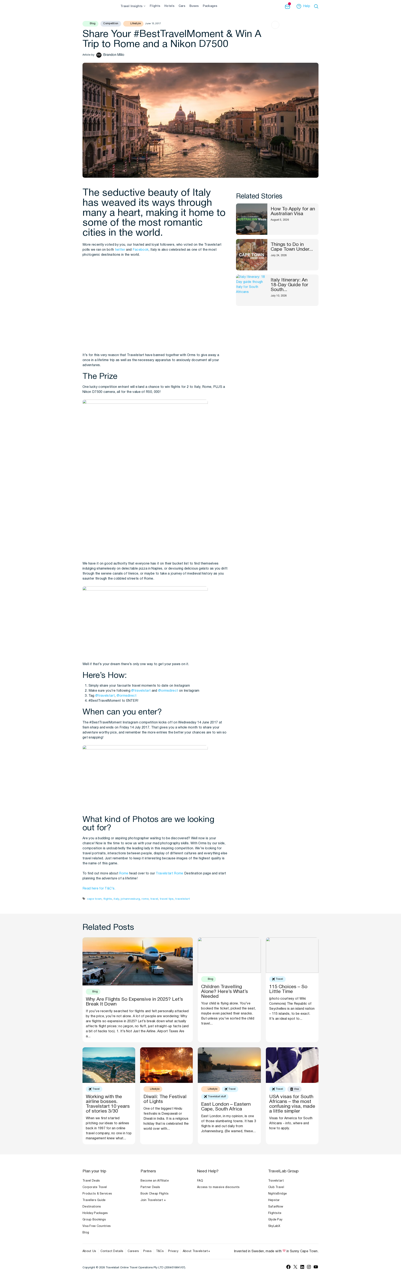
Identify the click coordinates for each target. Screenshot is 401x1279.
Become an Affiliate (155, 1180)
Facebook (141, 249)
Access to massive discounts (218, 1187)
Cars (182, 6)
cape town (94, 899)
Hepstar (274, 1200)
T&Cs (160, 1251)
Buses (194, 6)
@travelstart (141, 690)
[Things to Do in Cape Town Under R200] (251, 254)
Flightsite (275, 1213)
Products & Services (97, 1193)
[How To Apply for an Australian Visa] (251, 219)
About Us (89, 1251)
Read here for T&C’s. (98, 888)
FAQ (200, 1180)
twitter (120, 249)
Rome (123, 873)
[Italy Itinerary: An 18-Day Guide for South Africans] (251, 290)
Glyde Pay (275, 1219)
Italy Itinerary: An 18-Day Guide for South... (289, 285)
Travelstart (164, 873)
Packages (210, 6)
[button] (317, 6)
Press (147, 1251)
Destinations (91, 1206)
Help (306, 6)
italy (116, 899)
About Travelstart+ (196, 1251)
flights (107, 899)
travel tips (167, 899)
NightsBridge (277, 1193)
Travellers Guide (93, 1200)
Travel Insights (131, 6)
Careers (133, 1251)
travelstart (182, 899)
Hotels (169, 6)
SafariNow (275, 1206)
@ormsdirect (168, 690)
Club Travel (276, 1187)
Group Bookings (94, 1219)
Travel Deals (91, 1180)
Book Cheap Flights (155, 1193)
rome (145, 899)
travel (154, 899)
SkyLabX (274, 1226)
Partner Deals (150, 1187)
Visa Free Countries (96, 1226)
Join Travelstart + (153, 1200)
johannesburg (130, 899)
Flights (155, 6)
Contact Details (111, 1251)
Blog (85, 1232)
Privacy (173, 1251)
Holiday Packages (95, 1213)
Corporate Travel (94, 1187)
